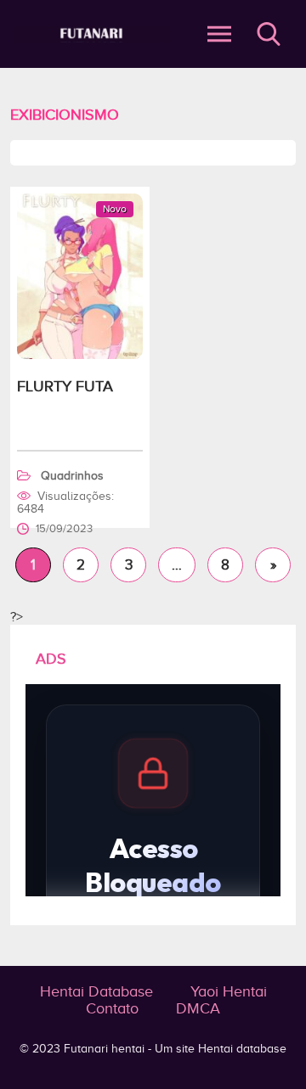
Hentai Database (96, 991)
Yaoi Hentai (228, 991)
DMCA (198, 1008)
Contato (112, 1008)
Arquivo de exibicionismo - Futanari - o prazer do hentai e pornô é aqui (91, 34)
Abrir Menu (219, 34)
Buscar (268, 34)
